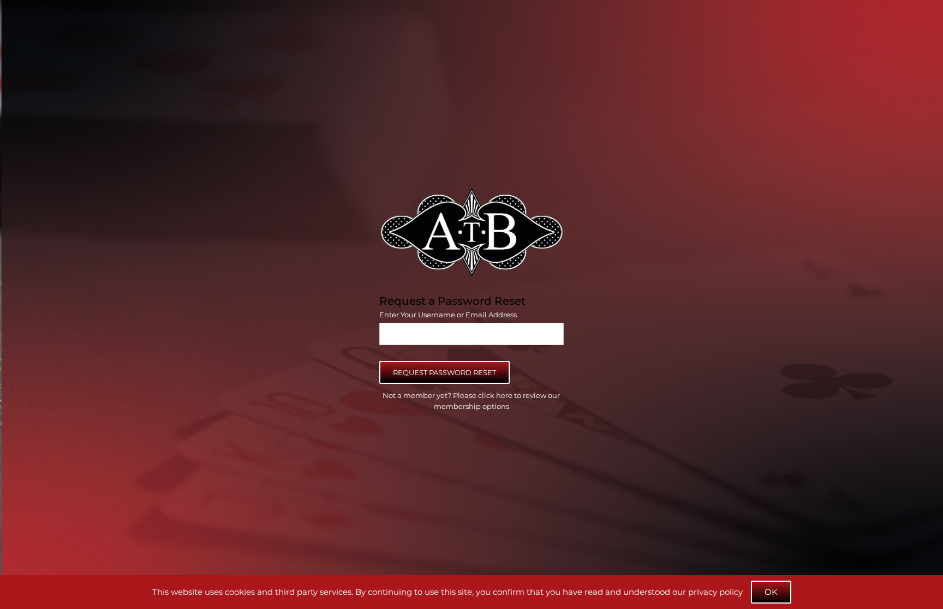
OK (771, 592)
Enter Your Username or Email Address (448, 314)
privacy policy (715, 592)
